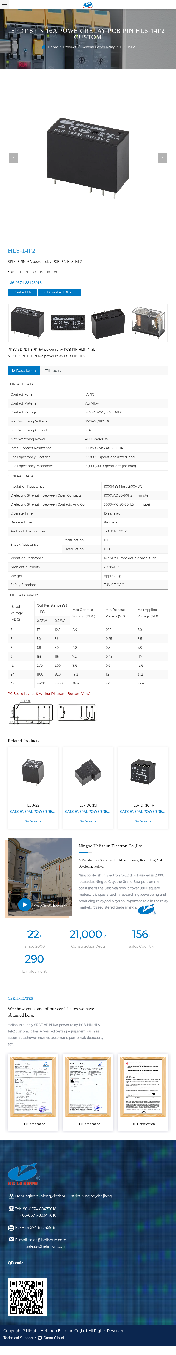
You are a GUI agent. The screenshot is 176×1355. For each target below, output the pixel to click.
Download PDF (59, 292)
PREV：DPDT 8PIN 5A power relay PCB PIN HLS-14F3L (51, 350)
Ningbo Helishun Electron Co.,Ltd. (57, 1331)
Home (53, 47)
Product (69, 47)
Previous (13, 158)
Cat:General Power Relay (34, 812)
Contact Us (22, 292)
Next (162, 158)
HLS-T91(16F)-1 (143, 805)
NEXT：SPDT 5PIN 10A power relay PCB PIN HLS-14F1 (50, 356)
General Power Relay (98, 47)
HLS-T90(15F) (88, 805)
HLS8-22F (33, 805)
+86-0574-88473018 (25, 282)
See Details (31, 821)
